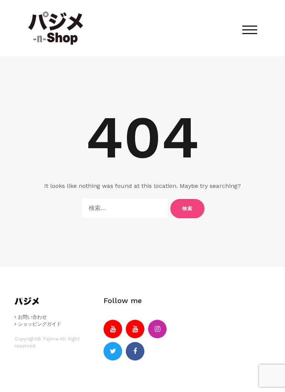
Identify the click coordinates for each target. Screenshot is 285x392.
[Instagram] (157, 329)
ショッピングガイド (38, 324)
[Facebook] (135, 351)
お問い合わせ (31, 317)
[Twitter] (113, 351)
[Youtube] (113, 329)
